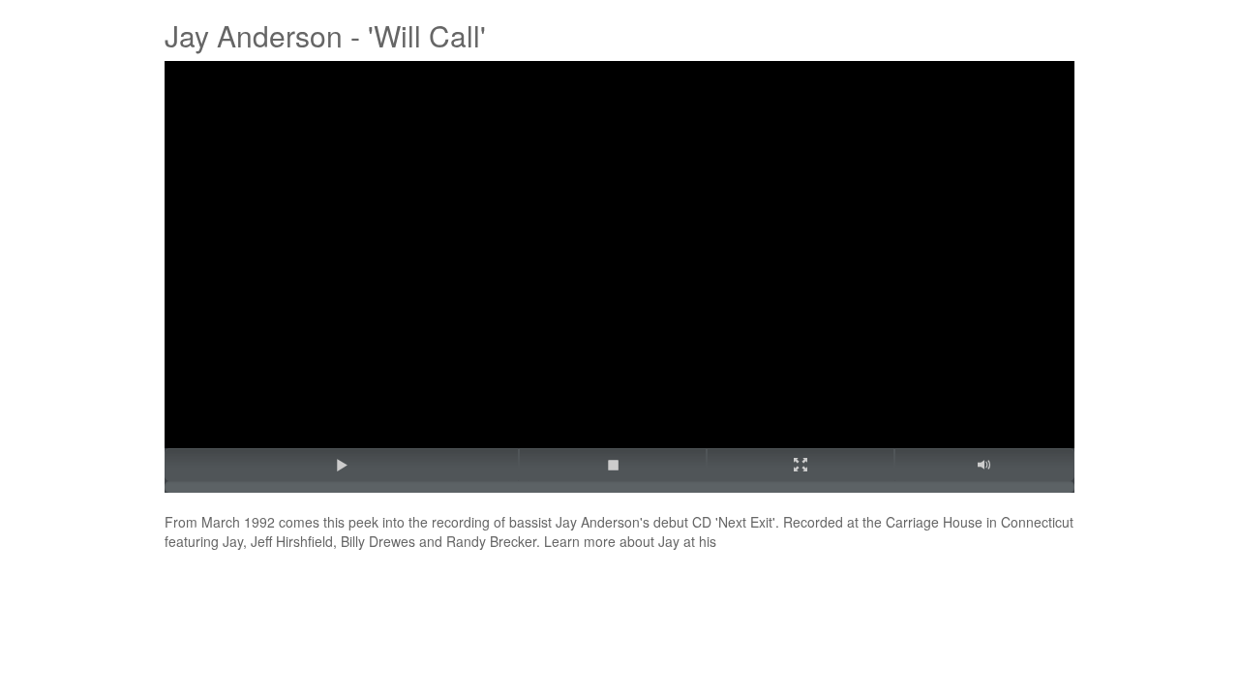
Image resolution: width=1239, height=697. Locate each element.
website (745, 541)
